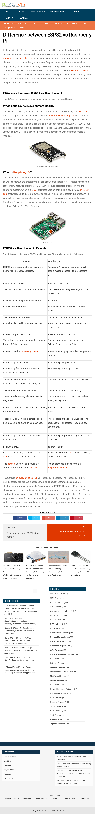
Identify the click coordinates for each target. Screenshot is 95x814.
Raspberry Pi (26, 58)
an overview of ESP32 (26, 478)
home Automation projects (61, 115)
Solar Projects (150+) (58, 711)
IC (34, 23)
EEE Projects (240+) (58, 624)
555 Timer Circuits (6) (59, 594)
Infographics (9, 28)
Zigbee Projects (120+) (59, 724)
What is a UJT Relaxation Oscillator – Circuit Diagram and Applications (73, 773)
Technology (8, 778)
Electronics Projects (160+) (61, 641)
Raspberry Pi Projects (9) (60, 693)
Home (6, 12)
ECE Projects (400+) (58, 620)
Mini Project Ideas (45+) (60, 680)
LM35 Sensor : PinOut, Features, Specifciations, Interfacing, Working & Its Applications (20, 660)
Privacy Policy (70, 799)
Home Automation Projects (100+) (64, 654)
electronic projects (79, 70)
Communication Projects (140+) (63, 611)
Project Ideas (24, 23)
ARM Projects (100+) (58, 607)
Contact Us (84, 799)
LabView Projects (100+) (60, 663)
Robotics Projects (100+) (60, 702)
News (21, 28)
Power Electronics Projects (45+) (63, 689)
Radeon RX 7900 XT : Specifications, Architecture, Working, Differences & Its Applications (20, 631)
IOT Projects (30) (57, 659)
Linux (34, 190)
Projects (8, 18)
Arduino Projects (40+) (59, 602)
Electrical (19, 12)
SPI (5, 456)
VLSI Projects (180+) (58, 715)
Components (71, 23)
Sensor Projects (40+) (59, 706)
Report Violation (41, 799)
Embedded (46, 23)
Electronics (37, 12)
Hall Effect (33, 467)
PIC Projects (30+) (57, 685)
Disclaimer (27, 799)
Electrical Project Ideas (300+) (62, 637)
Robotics (76, 12)
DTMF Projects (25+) (58, 615)
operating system (30, 351)
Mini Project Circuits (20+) (60, 676)
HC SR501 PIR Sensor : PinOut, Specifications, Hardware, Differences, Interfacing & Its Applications (35, 572)
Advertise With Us (12, 799)
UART (71, 452)
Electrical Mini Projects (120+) (62, 633)
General (24, 18)
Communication (57, 12)
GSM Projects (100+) (59, 650)
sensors (11, 464)
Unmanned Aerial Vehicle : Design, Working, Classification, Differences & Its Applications (20, 650)
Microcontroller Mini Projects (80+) (64, 672)
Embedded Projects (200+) (61, 646)
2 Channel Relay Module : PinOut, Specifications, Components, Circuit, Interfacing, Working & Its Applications (19, 670)
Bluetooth (83, 111)
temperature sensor (57, 467)
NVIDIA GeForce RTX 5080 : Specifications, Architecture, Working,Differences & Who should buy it (12, 572)
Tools (83, 23)
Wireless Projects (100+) (60, 719)
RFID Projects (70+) (58, 698)
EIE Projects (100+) (58, 628)
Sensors (58, 23)
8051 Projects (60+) (58, 598)
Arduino (7, 58)
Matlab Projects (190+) (59, 667)
